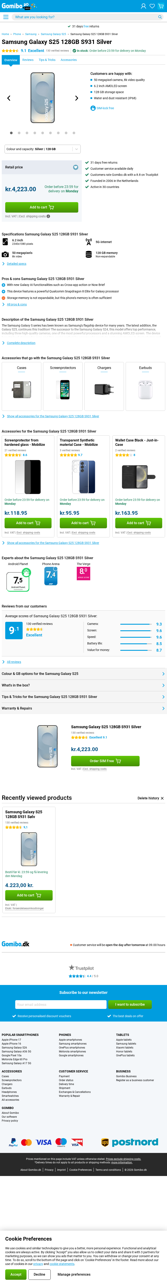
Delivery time (66, 1084)
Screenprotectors (12, 1080)
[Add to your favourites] (75, 167)
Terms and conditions (108, 1169)
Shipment (64, 1088)
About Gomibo (10, 1112)
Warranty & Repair (69, 1095)
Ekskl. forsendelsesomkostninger (24, 908)
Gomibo (8, 1108)
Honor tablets (124, 1051)
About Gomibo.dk (30, 1169)
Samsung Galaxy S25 (53, 34)
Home (5, 34)
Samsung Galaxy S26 (14, 1047)
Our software (9, 1116)
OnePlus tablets (125, 1055)
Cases (5, 1076)
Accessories (12, 1071)
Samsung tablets (126, 1043)
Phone (17, 34)
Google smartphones (71, 1055)
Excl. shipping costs (28, 532)
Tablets (122, 1035)
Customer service (73, 1071)
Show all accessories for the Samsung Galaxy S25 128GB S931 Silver (53, 416)
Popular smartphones (20, 1035)
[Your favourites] (152, 6)
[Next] (76, 98)
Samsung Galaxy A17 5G (16, 1063)
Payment (64, 1076)
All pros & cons (17, 304)
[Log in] (143, 6)
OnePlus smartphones (72, 1047)
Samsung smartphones (73, 1043)
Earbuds (7, 1088)
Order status (66, 1080)
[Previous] (9, 98)
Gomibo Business (126, 1076)
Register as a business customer (135, 1080)
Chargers (7, 1084)
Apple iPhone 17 (11, 1039)
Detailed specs (16, 263)
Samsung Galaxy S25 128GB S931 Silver (94, 34)
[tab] (11, 133)
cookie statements (62, 1264)
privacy (38, 1264)
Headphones (9, 1092)
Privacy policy (10, 1120)
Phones (65, 1035)
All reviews (14, 662)
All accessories (10, 1099)
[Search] (160, 16)
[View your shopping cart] (161, 6)
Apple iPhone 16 (11, 1043)
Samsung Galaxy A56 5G (16, 1051)
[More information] (48, 216)
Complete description (21, 343)
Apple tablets (124, 1039)
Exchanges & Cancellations (75, 1092)
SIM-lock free (105, 108)
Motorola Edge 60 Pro (14, 1059)
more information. (122, 1162)
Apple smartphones (70, 1039)
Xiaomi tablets (124, 1047)
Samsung (31, 34)
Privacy (49, 1169)
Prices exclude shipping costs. (123, 1159)
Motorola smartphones (72, 1051)
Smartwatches (10, 1095)
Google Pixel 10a (12, 1055)
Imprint (61, 1169)
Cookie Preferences (80, 1169)
